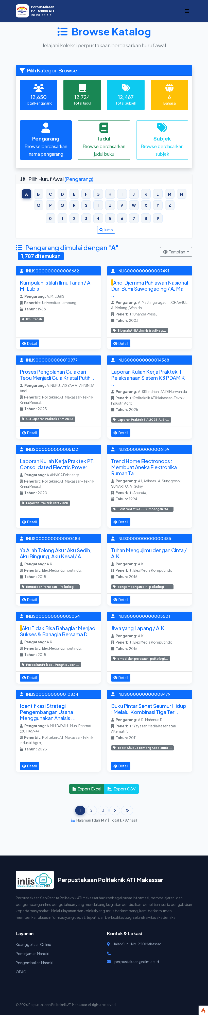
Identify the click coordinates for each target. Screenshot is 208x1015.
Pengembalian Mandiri (34, 962)
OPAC (21, 971)
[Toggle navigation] (187, 11)
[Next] (114, 810)
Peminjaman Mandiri (32, 953)
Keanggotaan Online (33, 944)
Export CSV (124, 788)
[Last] (127, 810)
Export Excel (89, 788)
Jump (108, 229)
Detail (32, 343)
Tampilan (177, 251)
